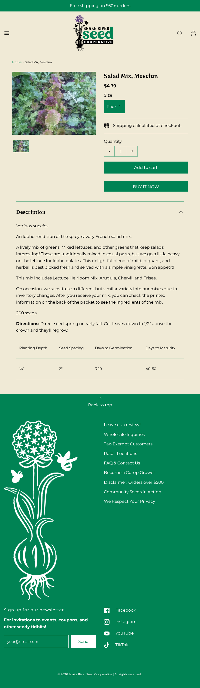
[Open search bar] (180, 33)
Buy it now (146, 186)
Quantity (113, 141)
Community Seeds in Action (132, 491)
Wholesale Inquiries (124, 434)
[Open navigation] (6, 33)
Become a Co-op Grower (129, 472)
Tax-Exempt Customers (128, 444)
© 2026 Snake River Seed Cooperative (85, 674)
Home (16, 62)
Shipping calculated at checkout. (146, 125)
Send (83, 641)
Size (108, 95)
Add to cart (146, 167)
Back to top (100, 404)
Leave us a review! (122, 424)
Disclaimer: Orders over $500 (134, 482)
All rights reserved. (128, 674)
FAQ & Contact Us (122, 463)
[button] (21, 146)
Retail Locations (120, 453)
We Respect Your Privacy (129, 501)
